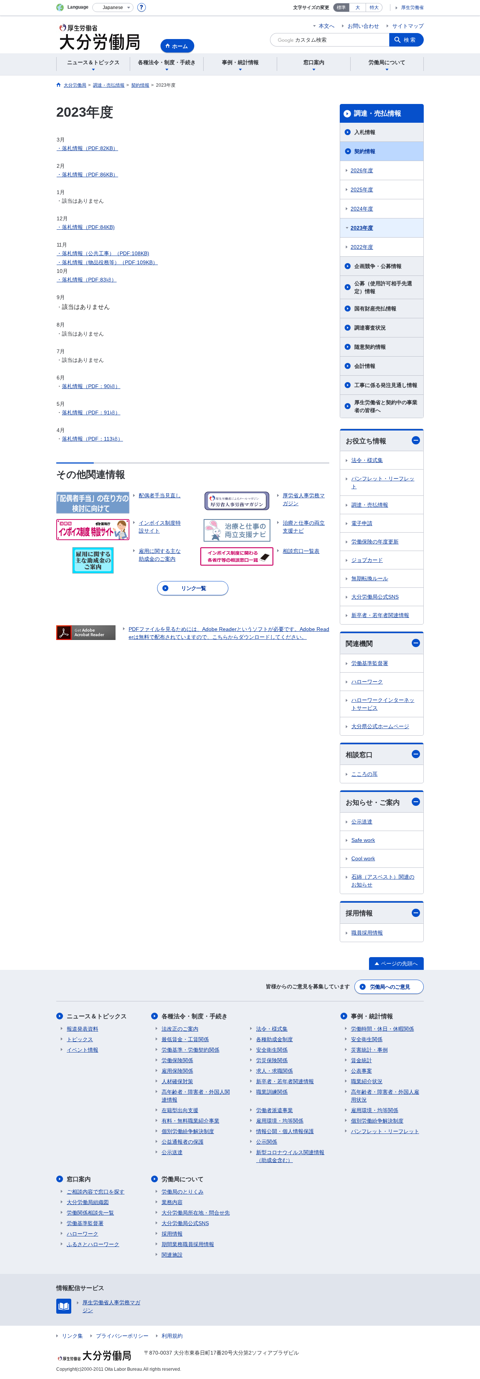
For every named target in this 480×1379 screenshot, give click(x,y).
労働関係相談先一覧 (90, 1213)
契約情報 (364, 151)
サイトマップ (408, 26)
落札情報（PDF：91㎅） (91, 412)
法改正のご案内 (180, 1029)
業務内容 (172, 1202)
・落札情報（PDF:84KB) (86, 227)
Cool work (363, 858)
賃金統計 (361, 1060)
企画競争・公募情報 (378, 266)
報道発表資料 (82, 1029)
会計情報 (364, 366)
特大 (374, 7)
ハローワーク (367, 682)
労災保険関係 (272, 1060)
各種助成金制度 (274, 1039)
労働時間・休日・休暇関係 (382, 1029)
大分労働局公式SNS (375, 597)
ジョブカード (367, 560)
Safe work (363, 840)
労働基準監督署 (369, 663)
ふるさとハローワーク (93, 1244)
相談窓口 (359, 755)
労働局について (183, 1179)
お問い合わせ (363, 26)
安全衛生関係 (272, 1050)
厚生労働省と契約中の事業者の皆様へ (385, 406)
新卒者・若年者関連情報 (380, 615)
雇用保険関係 (177, 1071)
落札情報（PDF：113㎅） (92, 439)
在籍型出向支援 (180, 1110)
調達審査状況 (370, 328)
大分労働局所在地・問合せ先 (196, 1213)
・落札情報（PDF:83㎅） (87, 280)
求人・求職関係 (274, 1071)
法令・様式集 (367, 460)
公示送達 (361, 822)
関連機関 (359, 643)
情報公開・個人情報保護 (285, 1131)
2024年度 (362, 209)
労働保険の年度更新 (375, 542)
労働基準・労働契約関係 (190, 1050)
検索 (410, 40)
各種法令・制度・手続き (195, 1016)
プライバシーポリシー (122, 1336)
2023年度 (362, 228)
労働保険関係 (177, 1060)
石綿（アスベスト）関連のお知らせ (382, 881)
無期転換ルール (369, 578)
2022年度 (362, 247)
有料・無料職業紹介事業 (190, 1121)
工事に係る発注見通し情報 (385, 385)
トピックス (80, 1039)
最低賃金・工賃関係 (185, 1039)
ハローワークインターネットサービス (382, 704)
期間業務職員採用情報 (188, 1244)
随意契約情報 (370, 347)
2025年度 (362, 190)
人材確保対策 (177, 1081)
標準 (341, 7)
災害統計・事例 (369, 1050)
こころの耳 (364, 774)
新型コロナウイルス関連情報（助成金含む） (290, 1156)
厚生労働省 (412, 7)
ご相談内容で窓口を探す (95, 1192)
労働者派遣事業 (274, 1110)
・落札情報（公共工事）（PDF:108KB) (103, 253)
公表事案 (361, 1071)
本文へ (326, 26)
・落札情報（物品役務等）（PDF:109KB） (107, 262)
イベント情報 (82, 1050)
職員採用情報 (367, 933)
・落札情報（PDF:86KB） (87, 175)
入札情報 (364, 132)
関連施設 (172, 1255)
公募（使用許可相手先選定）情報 (383, 287)
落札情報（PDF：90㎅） (91, 386)
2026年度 (362, 170)
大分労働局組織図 (88, 1202)
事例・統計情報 (372, 1016)
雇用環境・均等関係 (279, 1121)
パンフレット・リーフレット (382, 482)
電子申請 (361, 523)
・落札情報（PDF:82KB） (87, 148)
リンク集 (72, 1336)
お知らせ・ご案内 (373, 802)
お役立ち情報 (366, 441)
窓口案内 (79, 1179)
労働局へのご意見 (390, 987)
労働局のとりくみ (183, 1192)
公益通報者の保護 (183, 1142)
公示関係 (266, 1142)
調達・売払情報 (377, 113)
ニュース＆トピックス (97, 1016)
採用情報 (359, 913)
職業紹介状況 (366, 1081)
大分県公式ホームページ (380, 726)
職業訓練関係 (272, 1092)
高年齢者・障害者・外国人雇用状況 (385, 1096)
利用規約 (172, 1336)
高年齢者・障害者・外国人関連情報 (196, 1096)
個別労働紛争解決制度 (188, 1131)
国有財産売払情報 (375, 309)
